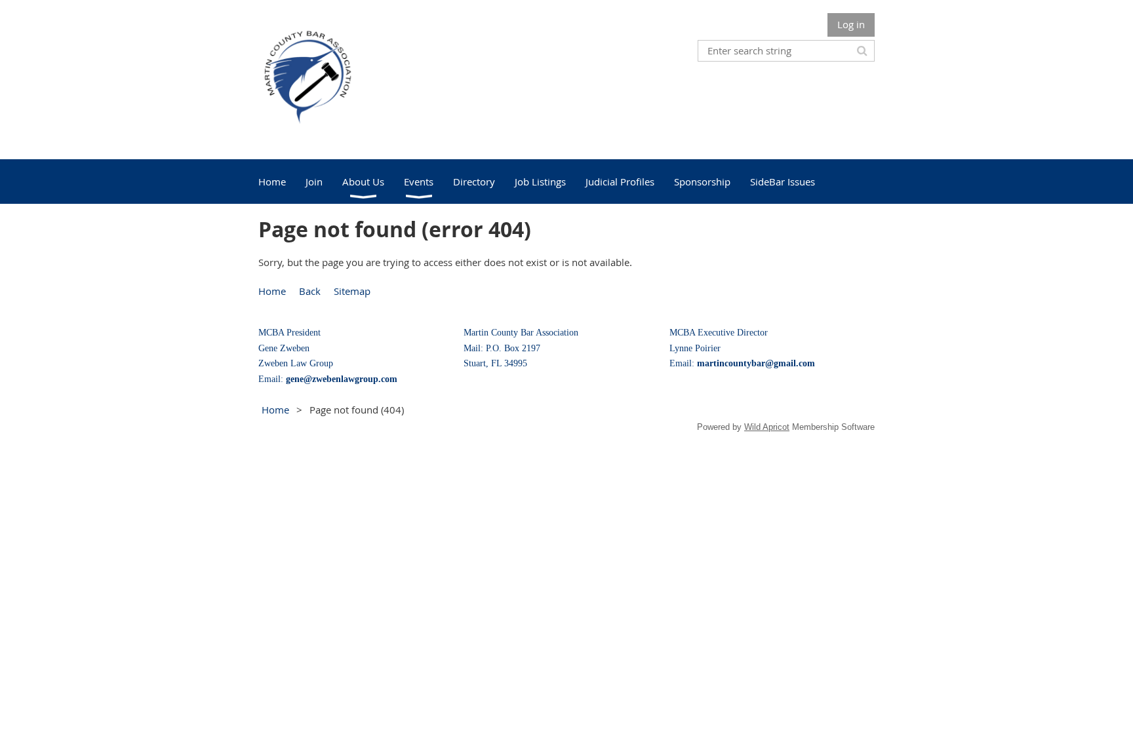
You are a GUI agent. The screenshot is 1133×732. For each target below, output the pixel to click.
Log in (851, 24)
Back (310, 291)
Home (272, 291)
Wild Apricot (766, 427)
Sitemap (352, 291)
